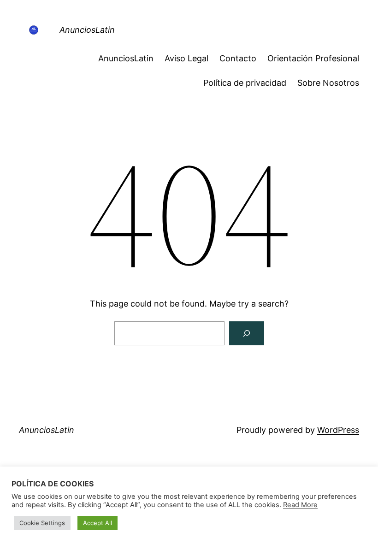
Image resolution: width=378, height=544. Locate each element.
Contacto (237, 58)
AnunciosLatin (87, 30)
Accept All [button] (97, 522)
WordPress (338, 430)
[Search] (246, 333)
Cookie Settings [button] (42, 522)
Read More (300, 505)
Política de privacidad (244, 83)
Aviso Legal (186, 58)
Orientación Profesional (313, 58)
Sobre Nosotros (328, 83)
